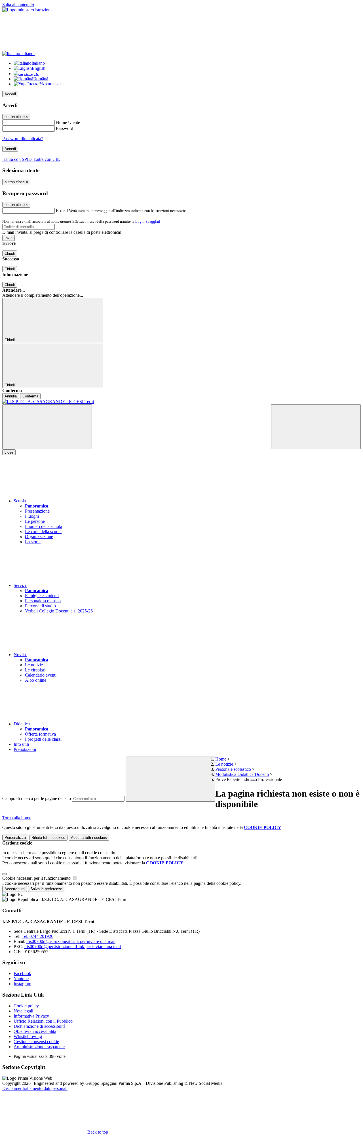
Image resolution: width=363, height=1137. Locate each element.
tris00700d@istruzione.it (70, 941)
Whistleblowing (28, 1036)
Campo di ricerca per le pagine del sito (36, 798)
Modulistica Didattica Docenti (242, 774)
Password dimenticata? (22, 138)
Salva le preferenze (46, 889)
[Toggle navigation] (47, 426)
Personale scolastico (233, 769)
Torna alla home (16, 817)
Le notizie (224, 764)
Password (64, 128)
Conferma (30, 396)
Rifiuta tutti (48, 837)
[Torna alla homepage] (181, 401)
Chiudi (10, 253)
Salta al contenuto (18, 4)
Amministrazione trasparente (39, 1046)
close (9, 452)
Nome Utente (68, 122)
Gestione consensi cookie (36, 1041)
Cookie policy (26, 1005)
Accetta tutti (89, 837)
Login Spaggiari (147, 221)
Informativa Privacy (31, 1016)
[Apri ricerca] (316, 426)
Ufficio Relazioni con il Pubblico (43, 1021)
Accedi (10, 94)
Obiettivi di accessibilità (35, 1031)
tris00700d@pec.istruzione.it (72, 946)
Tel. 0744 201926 (37, 936)
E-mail (62, 210)
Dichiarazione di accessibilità (40, 1026)
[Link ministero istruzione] (27, 9)
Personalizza (15, 837)
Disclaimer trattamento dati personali (34, 1088)
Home (220, 759)
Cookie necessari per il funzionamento (37, 878)
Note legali (23, 1010)
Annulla (11, 396)
